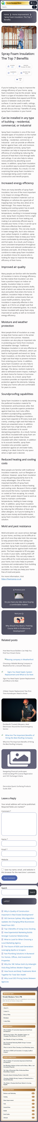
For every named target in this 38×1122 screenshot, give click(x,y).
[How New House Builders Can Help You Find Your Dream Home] (19, 646)
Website (4, 859)
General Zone (7, 1107)
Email (4, 849)
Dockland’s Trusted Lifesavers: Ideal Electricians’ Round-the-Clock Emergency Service (18, 726)
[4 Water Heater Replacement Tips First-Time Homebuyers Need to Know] (19, 687)
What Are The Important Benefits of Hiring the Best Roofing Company (18, 743)
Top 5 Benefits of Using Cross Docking (19, 929)
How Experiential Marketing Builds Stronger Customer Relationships (17, 1043)
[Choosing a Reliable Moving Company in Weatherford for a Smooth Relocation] (19, 659)
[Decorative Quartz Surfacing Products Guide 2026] (19, 782)
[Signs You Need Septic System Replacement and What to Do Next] (19, 673)
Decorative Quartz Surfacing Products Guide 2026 (16, 1075)
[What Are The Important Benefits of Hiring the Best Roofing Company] (19, 736)
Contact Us (6, 1011)
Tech (5, 1103)
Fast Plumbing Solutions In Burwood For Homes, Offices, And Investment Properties (17, 957)
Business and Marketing (10, 1093)
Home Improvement (20, 14)
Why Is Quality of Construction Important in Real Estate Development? (18, 1030)
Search (4, 888)
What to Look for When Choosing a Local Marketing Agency (19, 1047)
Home (6, 14)
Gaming (6, 1097)
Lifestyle (6, 1117)
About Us (6, 1008)
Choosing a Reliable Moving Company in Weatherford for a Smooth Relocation (18, 1079)
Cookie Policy (7, 1021)
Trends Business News (13, 3)
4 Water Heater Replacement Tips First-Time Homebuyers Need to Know (17, 692)
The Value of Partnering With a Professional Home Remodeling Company (16, 1071)
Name (4, 839)
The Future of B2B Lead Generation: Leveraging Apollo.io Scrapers (18, 1051)
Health (5, 1110)
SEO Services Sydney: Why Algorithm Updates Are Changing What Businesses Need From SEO (17, 921)
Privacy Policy (7, 1014)
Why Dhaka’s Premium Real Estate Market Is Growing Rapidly (17, 1083)
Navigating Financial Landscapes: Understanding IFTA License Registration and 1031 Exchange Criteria (18, 773)
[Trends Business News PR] (3, 3)
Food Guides (7, 1114)
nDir (12, 67)
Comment (6, 811)
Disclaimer (6, 1018)
